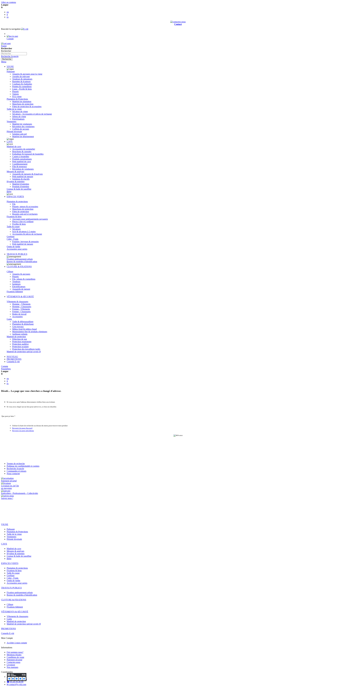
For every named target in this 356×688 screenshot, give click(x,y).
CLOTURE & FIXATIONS (19, 266)
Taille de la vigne (14, 109)
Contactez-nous (13, 662)
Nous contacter (13, 473)
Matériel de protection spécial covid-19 (24, 351)
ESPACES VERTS (15, 196)
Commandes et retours (16, 471)
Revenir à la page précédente (23, 431)
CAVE (10, 141)
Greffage (10, 236)
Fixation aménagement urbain (20, 259)
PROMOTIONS (14, 359)
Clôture (10, 271)
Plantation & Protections (17, 99)
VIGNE (10, 66)
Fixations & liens (14, 216)
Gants (9, 319)
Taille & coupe (13, 226)
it (7, 14)
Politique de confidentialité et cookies (23, 466)
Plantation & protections (17, 201)
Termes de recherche (16, 463)
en (8, 12)
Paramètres (6, 369)
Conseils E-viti (13, 361)
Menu (3, 62)
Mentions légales (14, 655)
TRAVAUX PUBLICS (17, 254)
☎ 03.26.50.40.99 (15, 682)
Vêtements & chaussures (17, 301)
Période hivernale (14, 131)
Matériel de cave (14, 146)
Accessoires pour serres (17, 249)
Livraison (11, 665)
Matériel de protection (16, 336)
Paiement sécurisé (14, 660)
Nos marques (12, 667)
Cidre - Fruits (12, 239)
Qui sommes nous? (15, 652)
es (7, 17)
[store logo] (24, 29)
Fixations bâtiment (15, 291)
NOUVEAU (12, 356)
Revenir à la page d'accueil (22, 428)
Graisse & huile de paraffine (19, 189)
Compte (4, 366)
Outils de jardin (13, 246)
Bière (9, 191)
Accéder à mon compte (17, 643)
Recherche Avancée (9, 56)
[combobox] (14, 53)
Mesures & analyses (15, 171)
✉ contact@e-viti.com (16, 684)
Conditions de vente (15, 657)
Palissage (11, 71)
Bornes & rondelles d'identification (22, 261)
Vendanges (11, 121)
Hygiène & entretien (15, 181)
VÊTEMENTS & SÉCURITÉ (20, 296)
